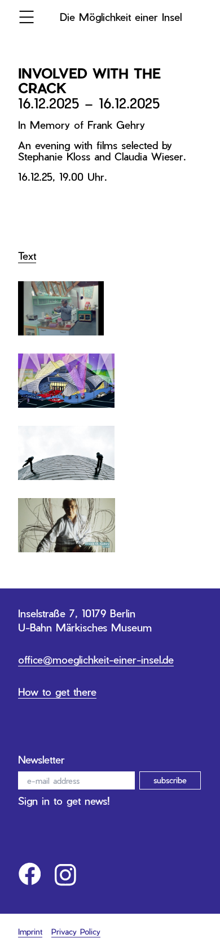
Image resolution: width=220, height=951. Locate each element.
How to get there (57, 691)
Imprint (30, 931)
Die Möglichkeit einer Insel (121, 17)
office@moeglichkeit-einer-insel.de (96, 659)
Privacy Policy (75, 931)
